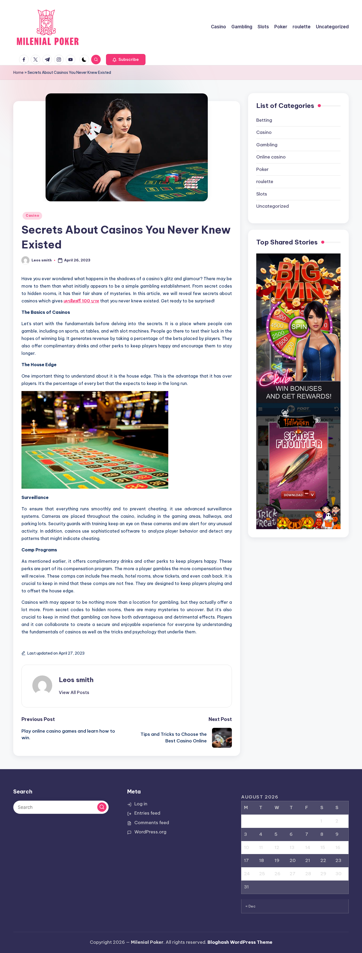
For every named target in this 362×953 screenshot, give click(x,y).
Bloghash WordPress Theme (240, 942)
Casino (32, 215)
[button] (125, 59)
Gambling (266, 145)
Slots (261, 194)
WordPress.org (150, 832)
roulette (264, 182)
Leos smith (76, 680)
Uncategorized (272, 206)
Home (18, 72)
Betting (264, 120)
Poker (262, 169)
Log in (140, 804)
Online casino (271, 157)
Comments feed (151, 822)
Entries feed (147, 813)
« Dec (250, 906)
